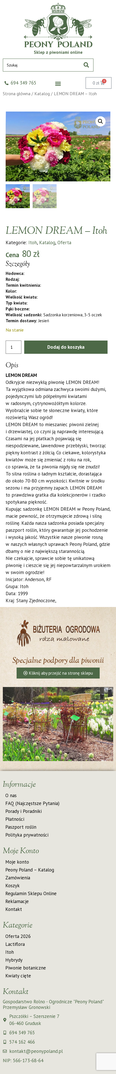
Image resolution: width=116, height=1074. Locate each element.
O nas (11, 795)
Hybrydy (14, 960)
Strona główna (16, 93)
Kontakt (13, 909)
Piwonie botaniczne (25, 968)
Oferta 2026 (18, 936)
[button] (58, 83)
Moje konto (17, 862)
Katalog (42, 93)
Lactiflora (15, 944)
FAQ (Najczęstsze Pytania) (32, 803)
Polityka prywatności (26, 835)
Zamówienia (17, 878)
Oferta (64, 242)
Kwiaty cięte (18, 976)
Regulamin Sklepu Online (31, 893)
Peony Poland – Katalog (29, 870)
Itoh (32, 242)
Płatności (14, 819)
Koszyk (12, 885)
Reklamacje (17, 901)
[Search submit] (86, 64)
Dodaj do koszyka (65, 347)
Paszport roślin (20, 827)
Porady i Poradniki (23, 811)
